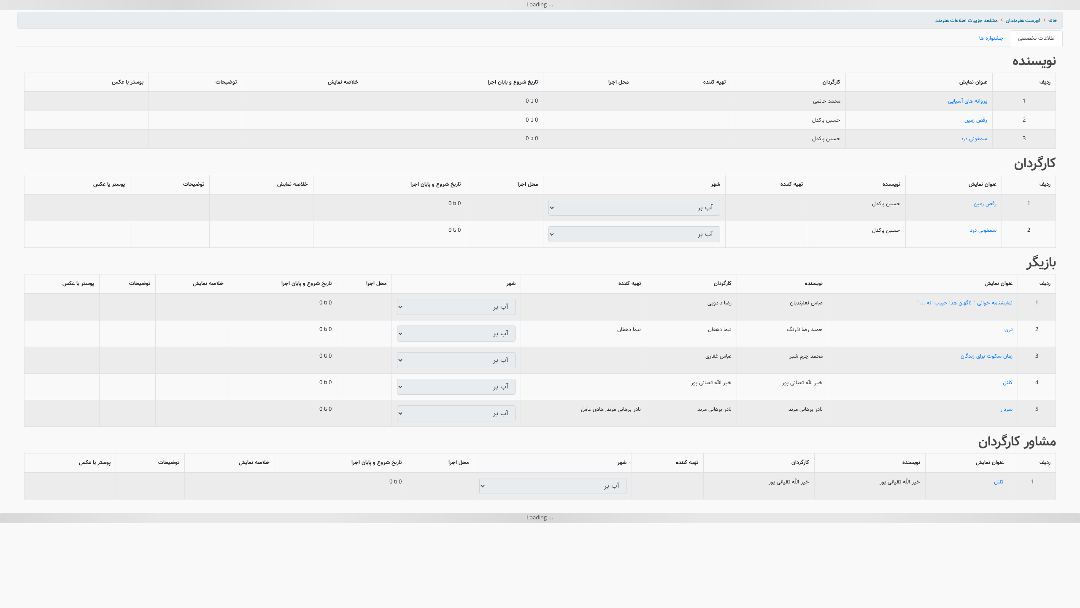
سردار (1006, 479)
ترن (1008, 400)
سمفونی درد (974, 209)
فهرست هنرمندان (1023, 91)
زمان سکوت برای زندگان (986, 426)
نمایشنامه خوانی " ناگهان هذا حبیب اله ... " (964, 373)
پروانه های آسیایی (967, 171)
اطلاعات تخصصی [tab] (1037, 108)
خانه (1052, 91)
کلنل (1007, 453)
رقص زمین (975, 190)
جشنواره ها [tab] (991, 108)
